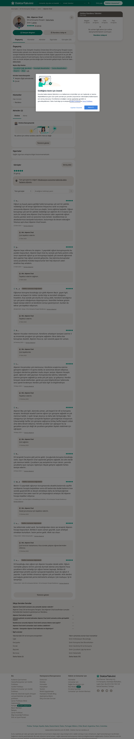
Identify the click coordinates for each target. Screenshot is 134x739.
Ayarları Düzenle (76, 108)
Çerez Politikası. (87, 101)
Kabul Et (91, 107)
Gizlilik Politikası (75, 101)
